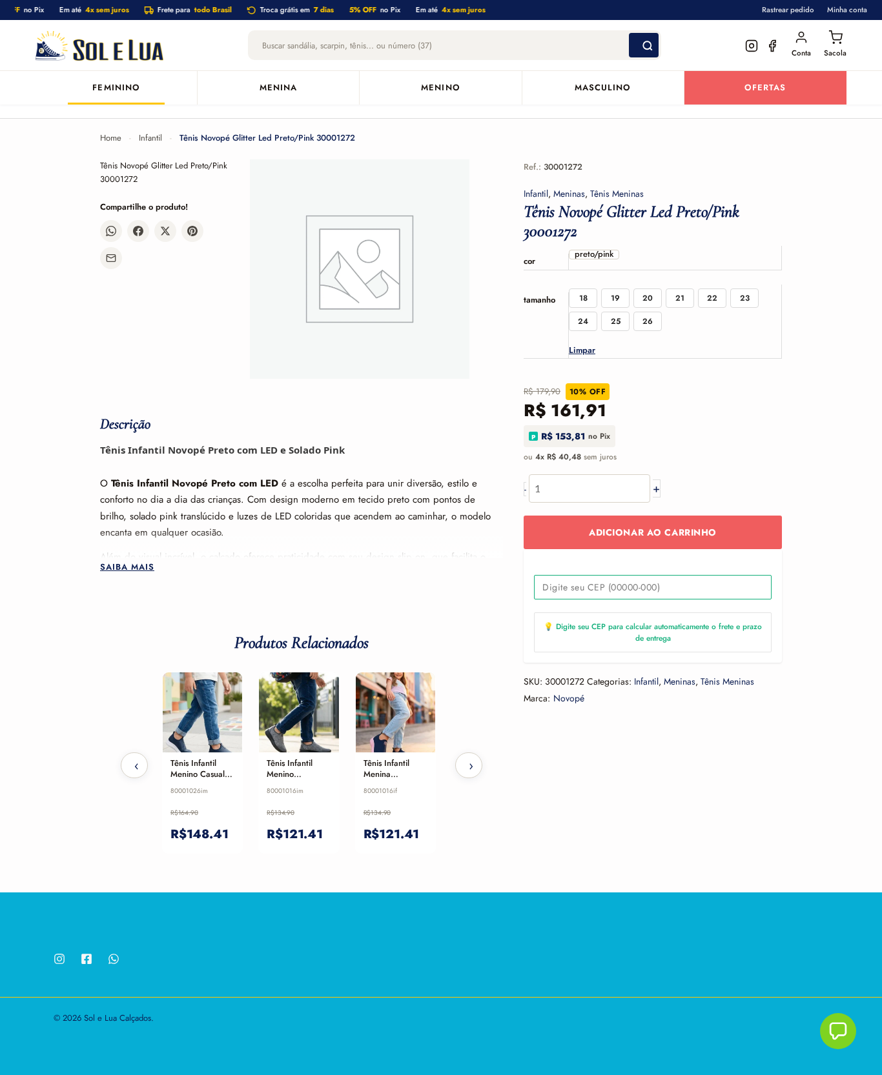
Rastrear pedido (788, 10)
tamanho (539, 300)
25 (615, 321)
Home (110, 138)
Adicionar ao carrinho (653, 533)
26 (647, 321)
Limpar (582, 350)
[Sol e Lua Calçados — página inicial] (99, 46)
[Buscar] (644, 46)
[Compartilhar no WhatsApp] (111, 231)
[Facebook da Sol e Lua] (772, 45)
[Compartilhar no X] (165, 231)
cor (529, 261)
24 (583, 321)
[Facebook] (86, 959)
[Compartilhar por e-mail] (111, 258)
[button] (838, 1031)
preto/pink (594, 254)
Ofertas (765, 88)
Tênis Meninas (617, 193)
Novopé (568, 698)
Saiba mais (127, 567)
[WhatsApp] (113, 959)
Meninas (569, 193)
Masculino (603, 88)
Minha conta (847, 10)
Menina (278, 88)
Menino (440, 88)
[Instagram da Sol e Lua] (751, 45)
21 (679, 298)
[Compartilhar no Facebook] (138, 231)
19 (615, 298)
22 (712, 298)
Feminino (115, 88)
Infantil (150, 138)
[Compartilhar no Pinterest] (192, 231)
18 (583, 298)
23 (745, 298)
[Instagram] (59, 959)
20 (647, 298)
